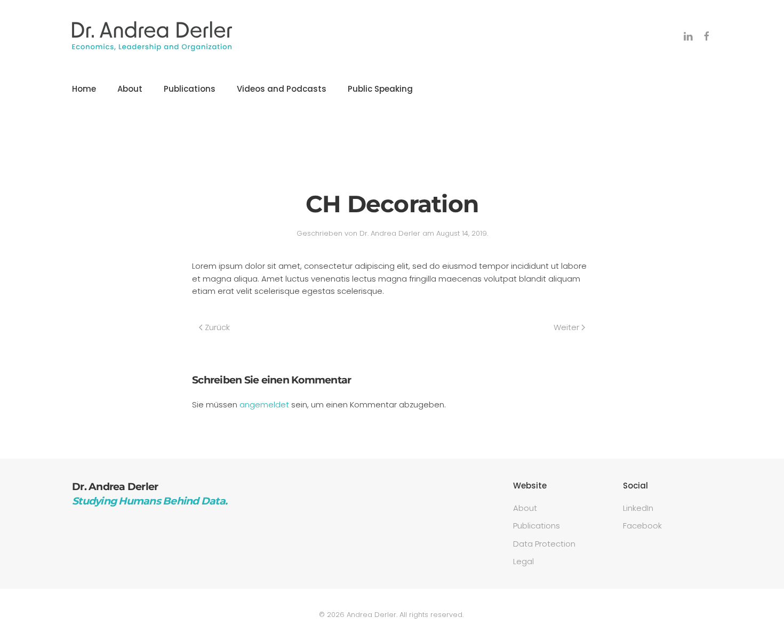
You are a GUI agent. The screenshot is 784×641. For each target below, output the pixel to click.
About (129, 88)
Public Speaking (380, 88)
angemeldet (264, 404)
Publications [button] (189, 88)
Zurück (217, 327)
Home (84, 88)
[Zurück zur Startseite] (152, 36)
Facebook (642, 525)
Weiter (566, 327)
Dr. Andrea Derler (389, 233)
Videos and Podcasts (281, 88)
